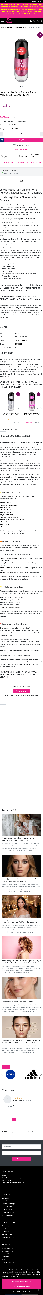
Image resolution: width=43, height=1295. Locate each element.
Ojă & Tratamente (19, 27)
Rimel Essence (6, 503)
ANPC (4, 1259)
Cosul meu (5, 1231)
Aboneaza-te (21, 1159)
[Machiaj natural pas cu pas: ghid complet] (21, 988)
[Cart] (41, 21)
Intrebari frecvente (8, 1254)
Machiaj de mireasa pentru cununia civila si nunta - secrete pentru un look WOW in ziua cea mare (21, 921)
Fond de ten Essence (8, 510)
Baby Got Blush (6, 568)
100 (28, 1119)
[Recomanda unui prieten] (21, 180)
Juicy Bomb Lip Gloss (8, 563)
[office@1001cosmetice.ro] (3, 1)
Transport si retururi (9, 1237)
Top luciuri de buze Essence (10, 607)
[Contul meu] (38, 21)
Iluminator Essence (8, 527)
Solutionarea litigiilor (9, 1262)
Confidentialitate (8, 1206)
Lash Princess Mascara (9, 558)
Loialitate (5, 1229)
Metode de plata (7, 1234)
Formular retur (7, 1201)
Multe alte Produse (34, 11)
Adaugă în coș (23, 140)
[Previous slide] (1, 1074)
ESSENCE (12, 125)
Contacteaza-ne (7, 1251)
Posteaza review (21, 691)
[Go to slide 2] (22, 86)
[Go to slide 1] (20, 86)
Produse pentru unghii (6, 27)
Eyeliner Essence (7, 515)
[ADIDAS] (32, 1078)
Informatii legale (7, 1248)
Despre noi (6, 1198)
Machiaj (11, 850)
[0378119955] (6, 1)
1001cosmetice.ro (10, 1132)
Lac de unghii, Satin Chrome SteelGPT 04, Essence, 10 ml (11, 414)
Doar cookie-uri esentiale (21, 1286)
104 (18, 9)
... (23, 1119)
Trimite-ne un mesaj (11, 173)
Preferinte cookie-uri (21, 1291)
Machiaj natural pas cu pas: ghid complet (17, 1001)
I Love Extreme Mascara (9, 572)
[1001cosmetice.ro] (9, 21)
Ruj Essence (5, 507)
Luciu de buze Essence (9, 505)
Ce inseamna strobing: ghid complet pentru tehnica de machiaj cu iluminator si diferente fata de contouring (21, 1042)
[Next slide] (41, 408)
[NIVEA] (10, 1078)
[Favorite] (34, 21)
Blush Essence (6, 512)
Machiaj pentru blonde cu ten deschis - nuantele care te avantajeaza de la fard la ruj (20, 880)
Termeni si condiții (8, 1204)
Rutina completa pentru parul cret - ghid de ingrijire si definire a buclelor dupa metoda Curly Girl (21, 962)
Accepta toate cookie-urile (21, 1281)
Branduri (6, 1067)
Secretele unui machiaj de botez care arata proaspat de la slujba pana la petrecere (18, 839)
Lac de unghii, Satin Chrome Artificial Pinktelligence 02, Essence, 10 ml (32, 415)
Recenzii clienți (7, 1209)
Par (10, 973)
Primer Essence (6, 522)
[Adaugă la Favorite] (17, 408)
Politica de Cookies (8, 1212)
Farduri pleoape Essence (9, 517)
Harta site (5, 1257)
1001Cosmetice (7, 1215)
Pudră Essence (6, 524)
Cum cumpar (6, 1226)
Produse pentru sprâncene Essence (13, 519)
